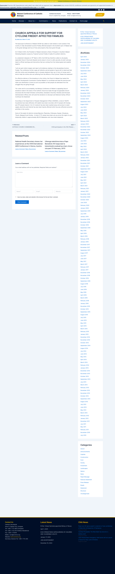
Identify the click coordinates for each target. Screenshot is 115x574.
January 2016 (84, 303)
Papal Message (84, 477)
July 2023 (83, 107)
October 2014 (84, 342)
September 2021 (85, 169)
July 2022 (83, 141)
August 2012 (84, 401)
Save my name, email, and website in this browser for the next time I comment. (37, 197)
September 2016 (85, 281)
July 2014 (83, 351)
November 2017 (85, 247)
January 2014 (84, 368)
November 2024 (85, 65)
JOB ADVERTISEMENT (87, 43)
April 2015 (83, 326)
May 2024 (83, 79)
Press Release (84, 482)
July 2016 (83, 286)
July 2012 (83, 404)
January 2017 (84, 270)
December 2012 (85, 390)
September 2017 (85, 250)
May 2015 (83, 323)
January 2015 (84, 334)
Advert (82, 449)
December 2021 (85, 160)
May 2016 (83, 292)
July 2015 (83, 317)
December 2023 (85, 93)
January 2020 (84, 208)
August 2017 (84, 253)
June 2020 (83, 202)
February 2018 (84, 239)
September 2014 (85, 345)
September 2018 (85, 228)
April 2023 (83, 115)
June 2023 (83, 110)
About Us (31, 21)
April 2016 (83, 295)
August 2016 (84, 284)
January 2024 (84, 90)
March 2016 (83, 298)
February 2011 (84, 429)
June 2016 (83, 289)
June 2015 (83, 320)
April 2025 (83, 56)
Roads (82, 485)
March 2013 (83, 385)
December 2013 (85, 371)
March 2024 (84, 85)
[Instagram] (103, 10)
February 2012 (84, 415)
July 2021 (83, 174)
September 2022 (85, 135)
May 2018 (83, 230)
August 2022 (84, 138)
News (54, 21)
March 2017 (83, 264)
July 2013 (83, 382)
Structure (83, 491)
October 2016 (84, 278)
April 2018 (83, 233)
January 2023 (84, 124)
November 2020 (85, 197)
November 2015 (85, 306)
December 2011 (85, 421)
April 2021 (83, 183)
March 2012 (83, 413)
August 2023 (84, 104)
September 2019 (85, 211)
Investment (83, 465)
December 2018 (85, 219)
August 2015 (84, 314)
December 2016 (85, 272)
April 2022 (83, 149)
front (81, 460)
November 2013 (85, 373)
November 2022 (85, 129)
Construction (84, 457)
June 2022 (83, 143)
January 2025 (84, 59)
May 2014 (83, 356)
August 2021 (84, 171)
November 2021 (85, 163)
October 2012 (84, 396)
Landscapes (84, 468)
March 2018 (83, 236)
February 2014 (84, 365)
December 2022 (85, 127)
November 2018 (85, 222)
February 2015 (84, 331)
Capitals (82, 454)
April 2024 (83, 82)
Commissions (43, 21)
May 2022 (83, 146)
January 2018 (84, 242)
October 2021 (84, 166)
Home (14, 21)
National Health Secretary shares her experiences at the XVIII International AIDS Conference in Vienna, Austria (29, 144)
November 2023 (85, 96)
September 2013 (85, 379)
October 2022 (84, 132)
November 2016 (85, 275)
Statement (83, 488)
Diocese (21, 21)
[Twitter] (101, 10)
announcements (85, 451)
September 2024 (85, 70)
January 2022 (84, 157)
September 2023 (85, 101)
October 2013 (84, 376)
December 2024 (85, 62)
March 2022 (84, 152)
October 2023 (84, 99)
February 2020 (84, 205)
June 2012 (83, 407)
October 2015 (84, 309)
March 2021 (83, 185)
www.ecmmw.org (15, 537)
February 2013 (84, 387)
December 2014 (85, 337)
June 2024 (83, 76)
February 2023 (84, 121)
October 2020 (84, 199)
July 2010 (83, 435)
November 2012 (85, 393)
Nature (82, 471)
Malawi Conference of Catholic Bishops (70, 1)
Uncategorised (84, 493)
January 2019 (84, 216)
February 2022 (84, 155)
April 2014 (83, 359)
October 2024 (84, 68)
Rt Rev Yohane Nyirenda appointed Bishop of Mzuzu (56, 526)
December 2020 (85, 194)
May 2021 (83, 180)
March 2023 (84, 118)
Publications (63, 21)
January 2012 (84, 418)
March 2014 (83, 362)
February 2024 (84, 87)
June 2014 (83, 354)
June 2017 (83, 258)
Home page (83, 21)
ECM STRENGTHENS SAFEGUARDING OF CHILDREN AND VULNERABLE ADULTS (89, 38)
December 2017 (85, 244)
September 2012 (85, 399)
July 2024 (83, 73)
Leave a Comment (20, 149)
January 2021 (84, 191)
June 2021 (83, 177)
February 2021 (84, 188)
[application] (25, 21)
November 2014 (85, 340)
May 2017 (83, 261)
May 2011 (83, 427)
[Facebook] (99, 10)
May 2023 (83, 113)
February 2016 (84, 300)
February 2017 (84, 267)
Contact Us (73, 21)
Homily (82, 463)
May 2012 (83, 410)
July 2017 (83, 256)
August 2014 (84, 348)
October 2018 (84, 225)
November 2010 (85, 432)
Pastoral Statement (86, 479)
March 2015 (83, 328)
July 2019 (83, 213)
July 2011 (83, 424)
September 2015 (85, 312)
